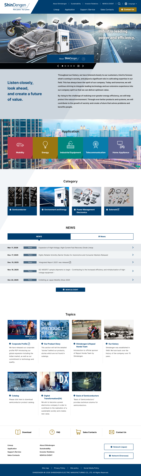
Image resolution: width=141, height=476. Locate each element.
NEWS (39, 236)
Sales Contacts (14, 455)
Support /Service (14, 452)
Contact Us (129, 9)
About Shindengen (60, 4)
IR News (102, 236)
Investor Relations (91, 4)
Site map (45, 468)
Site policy (74, 468)
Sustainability (76, 4)
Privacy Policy (59, 468)
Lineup (10, 445)
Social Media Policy (91, 468)
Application (12, 449)
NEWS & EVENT (108, 4)
